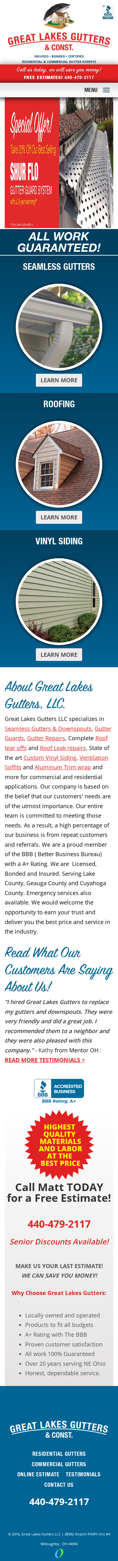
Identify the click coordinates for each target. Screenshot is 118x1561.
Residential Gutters (59, 1454)
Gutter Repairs (46, 738)
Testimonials (83, 1474)
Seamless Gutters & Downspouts (48, 728)
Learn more (59, 380)
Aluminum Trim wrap (63, 767)
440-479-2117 (59, 1501)
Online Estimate (38, 1474)
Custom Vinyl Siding (50, 757)
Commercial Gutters (59, 1464)
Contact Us (59, 1485)
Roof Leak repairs (63, 748)
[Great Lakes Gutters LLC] (59, 17)
